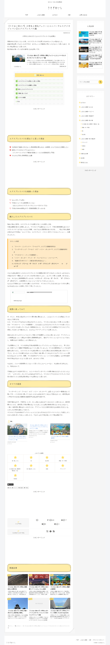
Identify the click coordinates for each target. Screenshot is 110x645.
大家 (90, 640)
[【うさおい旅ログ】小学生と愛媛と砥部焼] (60, 429)
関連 (18, 101)
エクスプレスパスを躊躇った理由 (27, 85)
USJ (10, 487)
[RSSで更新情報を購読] (53, 531)
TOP (77, 640)
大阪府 (21, 487)
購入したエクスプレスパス (25, 89)
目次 (38, 75)
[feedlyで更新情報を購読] (50, 531)
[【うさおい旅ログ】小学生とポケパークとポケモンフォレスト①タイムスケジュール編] (39, 431)
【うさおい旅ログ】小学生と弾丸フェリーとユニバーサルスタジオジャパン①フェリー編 (17, 438)
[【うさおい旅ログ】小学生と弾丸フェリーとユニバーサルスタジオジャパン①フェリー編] (17, 429)
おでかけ (11, 484)
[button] (57, 524)
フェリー (15, 487)
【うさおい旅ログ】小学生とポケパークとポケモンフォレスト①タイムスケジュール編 (39, 426)
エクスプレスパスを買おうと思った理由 (29, 81)
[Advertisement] (39, 121)
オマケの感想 (22, 97)
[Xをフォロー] (47, 531)
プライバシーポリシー (98, 640)
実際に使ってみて (23, 93)
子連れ (26, 487)
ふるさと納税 (83, 640)
